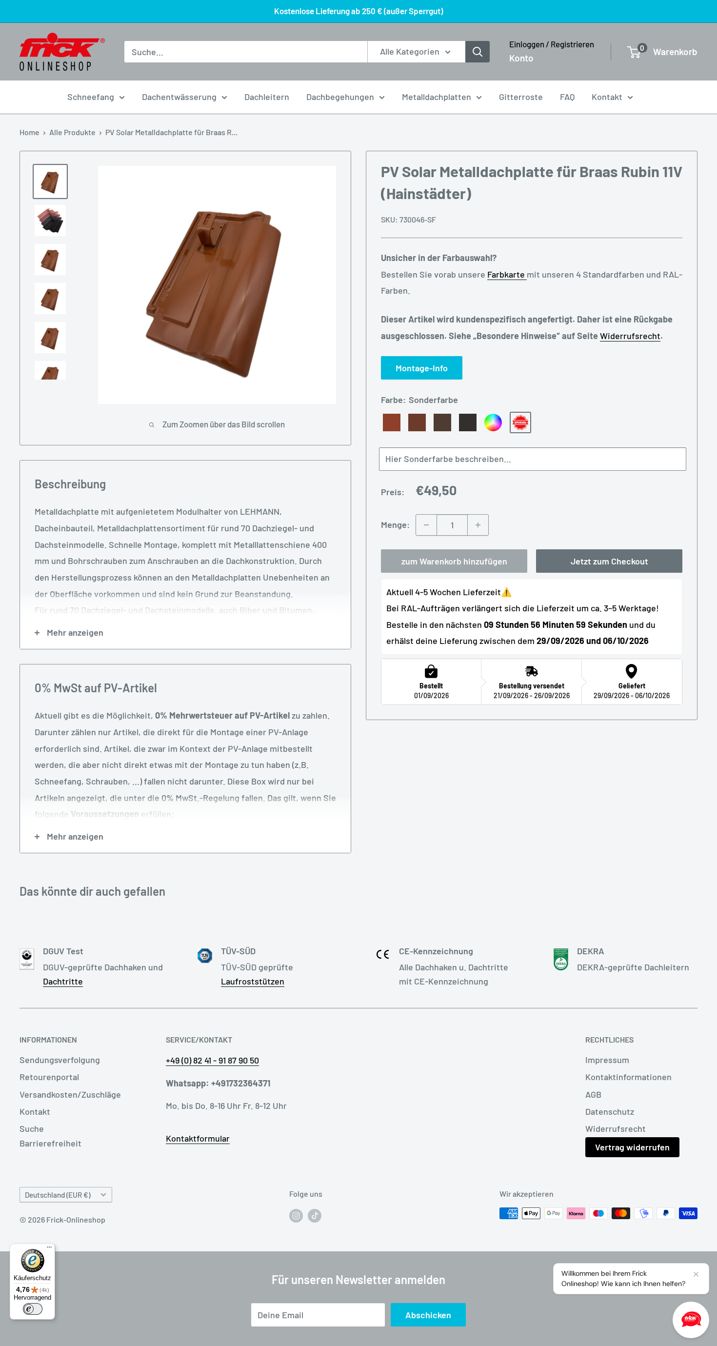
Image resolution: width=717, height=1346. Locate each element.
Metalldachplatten (436, 96)
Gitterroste (521, 96)
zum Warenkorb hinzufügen (454, 561)
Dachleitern (266, 96)
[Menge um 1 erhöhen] (478, 525)
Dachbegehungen (340, 96)
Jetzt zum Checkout (609, 561)
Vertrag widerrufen (632, 1147)
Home (30, 132)
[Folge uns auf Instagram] (296, 1215)
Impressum (607, 1059)
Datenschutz (609, 1111)
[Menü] (49, 1249)
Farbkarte (507, 274)
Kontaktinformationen (628, 1076)
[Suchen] (477, 51)
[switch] (32, 1309)
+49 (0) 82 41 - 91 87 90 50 (212, 1060)
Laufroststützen (252, 981)
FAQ (567, 96)
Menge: (395, 524)
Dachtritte (63, 981)
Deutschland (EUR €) (57, 1194)
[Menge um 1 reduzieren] (426, 525)
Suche (32, 1128)
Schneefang (90, 96)
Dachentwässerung (179, 96)
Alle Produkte (72, 132)
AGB (593, 1094)
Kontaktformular (198, 1138)
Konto (521, 57)
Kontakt (607, 96)
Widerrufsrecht (630, 335)
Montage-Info (422, 367)
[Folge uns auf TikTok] (314, 1215)
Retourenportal (49, 1076)
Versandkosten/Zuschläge (70, 1094)
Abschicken (428, 1314)
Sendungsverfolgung (60, 1059)
